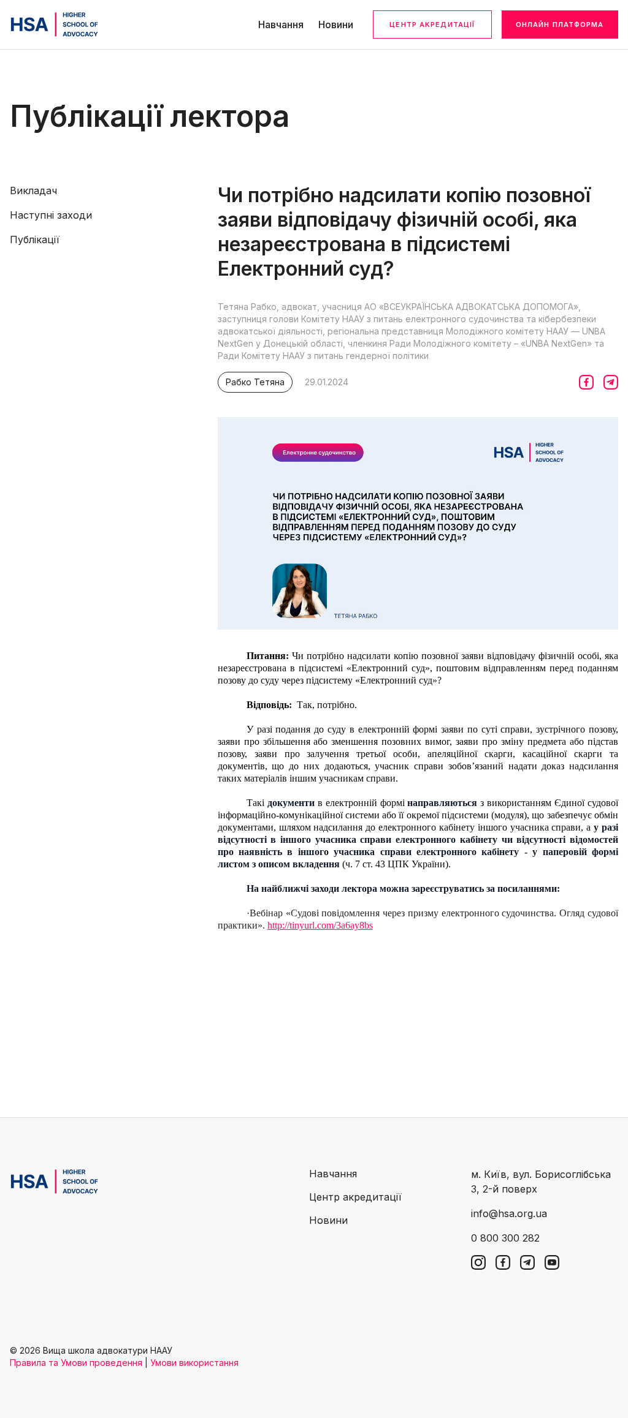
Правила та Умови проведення (76, 1362)
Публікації (34, 239)
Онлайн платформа (560, 24)
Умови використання (194, 1362)
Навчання (281, 24)
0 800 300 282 (505, 1238)
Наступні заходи (51, 215)
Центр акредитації (432, 24)
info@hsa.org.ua (509, 1213)
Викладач (33, 190)
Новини (335, 24)
